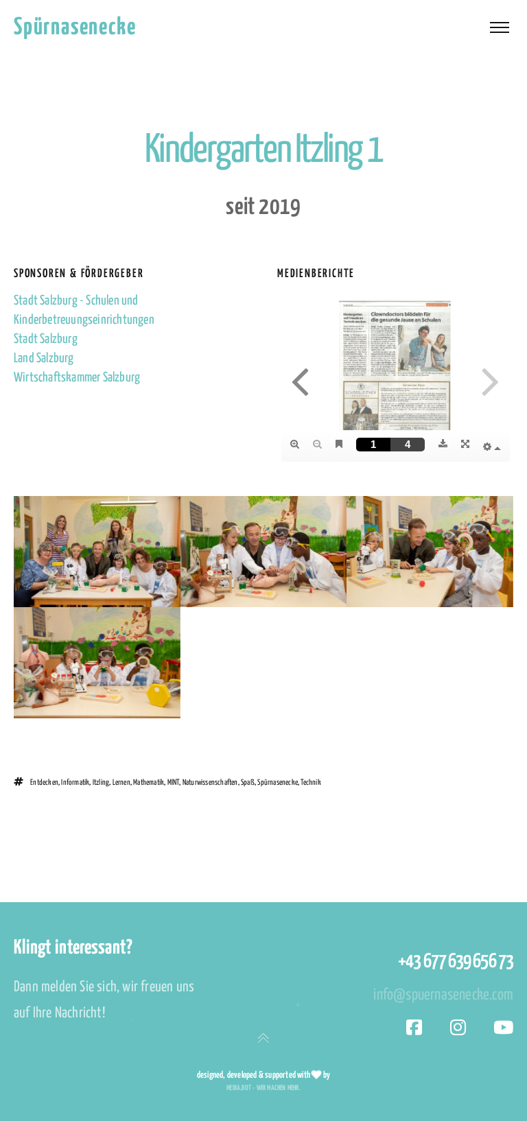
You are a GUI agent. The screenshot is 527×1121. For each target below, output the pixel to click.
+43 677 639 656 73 (455, 961)
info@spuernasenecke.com (443, 995)
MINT (173, 782)
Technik (310, 782)
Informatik (75, 782)
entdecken (44, 782)
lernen (121, 782)
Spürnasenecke (75, 27)
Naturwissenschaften (210, 782)
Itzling (101, 782)
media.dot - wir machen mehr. (263, 1088)
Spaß (248, 782)
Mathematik (148, 782)
